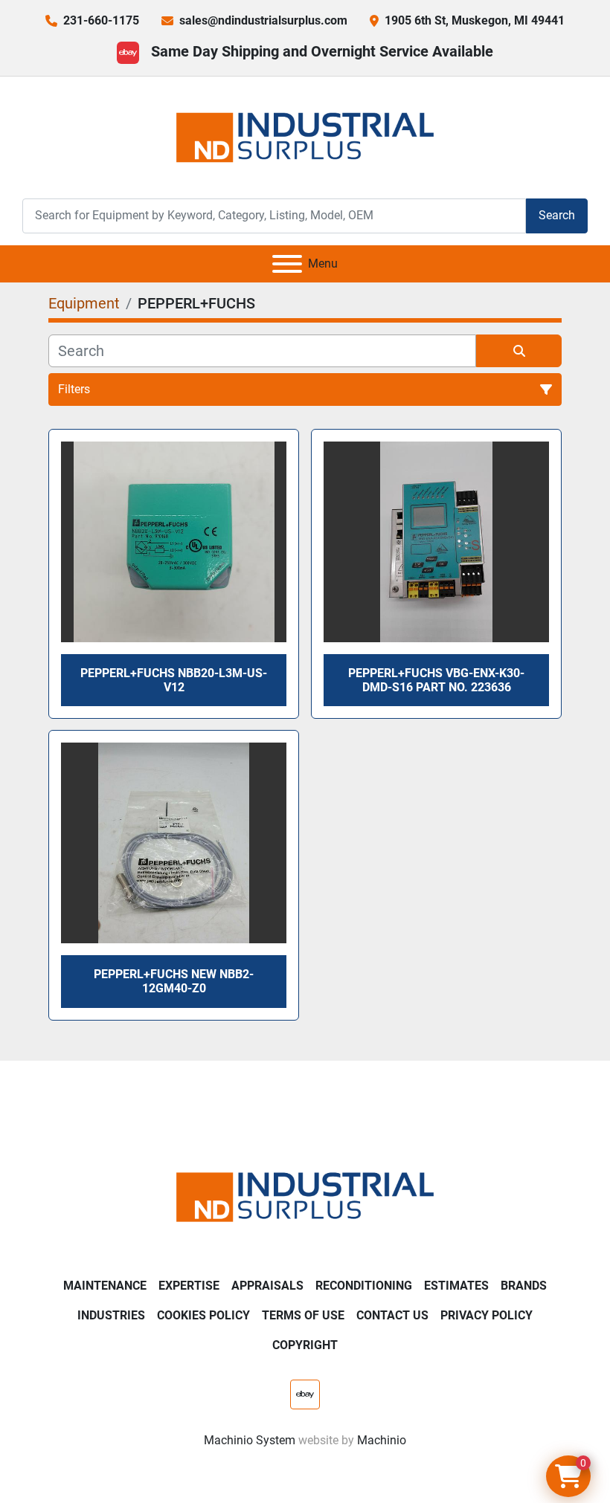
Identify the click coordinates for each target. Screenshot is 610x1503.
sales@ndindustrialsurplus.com (263, 20)
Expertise (188, 1286)
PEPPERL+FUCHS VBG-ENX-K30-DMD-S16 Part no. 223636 (436, 680)
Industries (111, 1315)
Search (557, 215)
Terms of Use (303, 1315)
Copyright (305, 1345)
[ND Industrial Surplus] (305, 1196)
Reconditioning (363, 1286)
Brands (524, 1286)
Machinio (381, 1440)
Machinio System (249, 1440)
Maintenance (105, 1286)
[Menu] (287, 263)
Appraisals (267, 1286)
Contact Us (392, 1315)
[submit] (519, 350)
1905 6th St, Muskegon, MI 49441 (475, 20)
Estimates (456, 1286)
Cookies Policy (203, 1315)
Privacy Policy (486, 1315)
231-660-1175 (101, 20)
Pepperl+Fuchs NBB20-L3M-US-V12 (173, 680)
